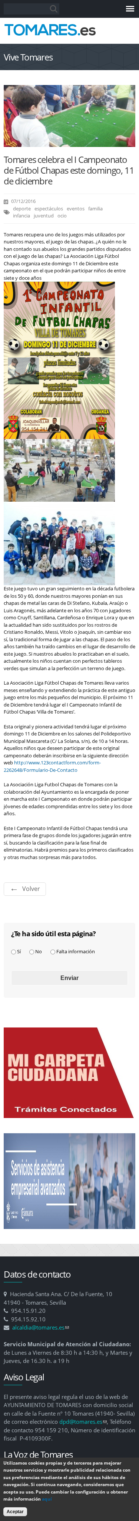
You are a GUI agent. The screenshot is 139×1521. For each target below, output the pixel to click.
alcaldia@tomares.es (40, 1327)
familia (95, 208)
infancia (21, 215)
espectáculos (48, 208)
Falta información (75, 951)
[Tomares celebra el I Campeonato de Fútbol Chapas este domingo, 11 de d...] (69, 143)
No (38, 951)
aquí (47, 1499)
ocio (62, 215)
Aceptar (15, 1511)
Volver (31, 889)
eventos (76, 208)
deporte (22, 208)
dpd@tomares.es (83, 1421)
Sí (19, 951)
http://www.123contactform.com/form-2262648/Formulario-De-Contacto (52, 766)
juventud (44, 215)
